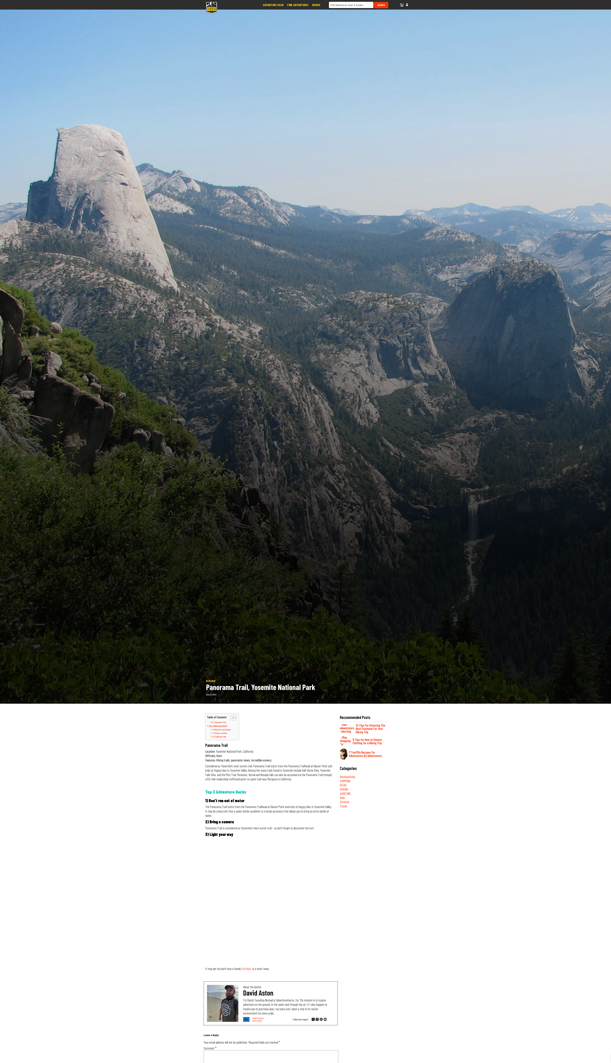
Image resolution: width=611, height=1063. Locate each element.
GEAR (343, 785)
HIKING (344, 789)
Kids (342, 797)
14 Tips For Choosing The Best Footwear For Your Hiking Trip (370, 728)
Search (381, 5)
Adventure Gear (273, 5)
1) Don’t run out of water (222, 729)
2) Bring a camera (220, 733)
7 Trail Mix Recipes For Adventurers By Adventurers (365, 754)
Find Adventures (298, 5)
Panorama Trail (220, 722)
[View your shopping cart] (402, 4)
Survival (344, 802)
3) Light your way (220, 736)
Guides (316, 5)
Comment (210, 1048)
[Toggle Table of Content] (232, 717)
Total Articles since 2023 (258, 1019)
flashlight (246, 969)
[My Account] (407, 4)
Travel (343, 806)
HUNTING (345, 793)
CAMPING (345, 781)
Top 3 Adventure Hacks (218, 726)
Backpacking (347, 776)
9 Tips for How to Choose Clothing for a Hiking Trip (367, 741)
